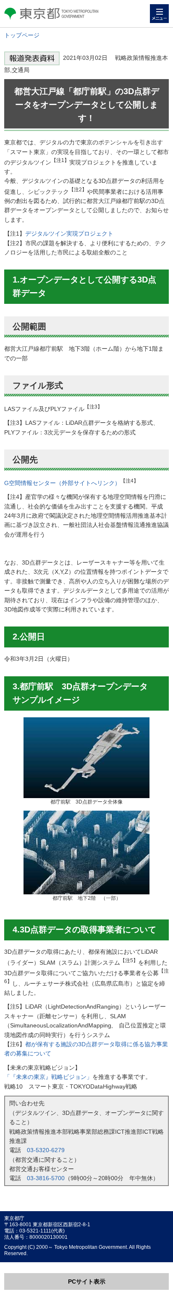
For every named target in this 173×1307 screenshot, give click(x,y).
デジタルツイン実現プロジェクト (69, 233)
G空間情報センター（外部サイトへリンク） (62, 483)
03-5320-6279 (46, 1150)
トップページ (21, 35)
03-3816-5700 (46, 1178)
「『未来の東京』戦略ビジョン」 (48, 1076)
